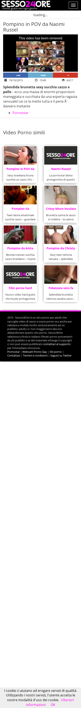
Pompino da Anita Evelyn (20, 249)
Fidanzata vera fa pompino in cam (61, 289)
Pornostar (20, 112)
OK (53, 704)
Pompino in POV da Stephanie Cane (20, 170)
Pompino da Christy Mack (61, 249)
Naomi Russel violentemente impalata (60, 170)
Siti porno (56, 352)
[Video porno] (25, 3)
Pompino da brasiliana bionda (20, 210)
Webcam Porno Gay (34, 352)
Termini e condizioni (35, 355)
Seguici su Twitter (61, 355)
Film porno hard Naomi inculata (20, 289)
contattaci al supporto (57, 344)
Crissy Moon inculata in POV (61, 210)
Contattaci (13, 355)
